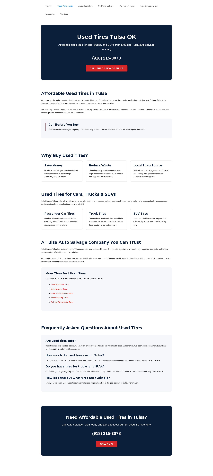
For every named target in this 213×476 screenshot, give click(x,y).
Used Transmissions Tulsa (61, 293)
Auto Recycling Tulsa (59, 298)
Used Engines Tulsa (59, 289)
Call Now (106, 444)
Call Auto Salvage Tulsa (106, 68)
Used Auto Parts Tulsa (60, 285)
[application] (53, 6)
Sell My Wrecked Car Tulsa (62, 302)
